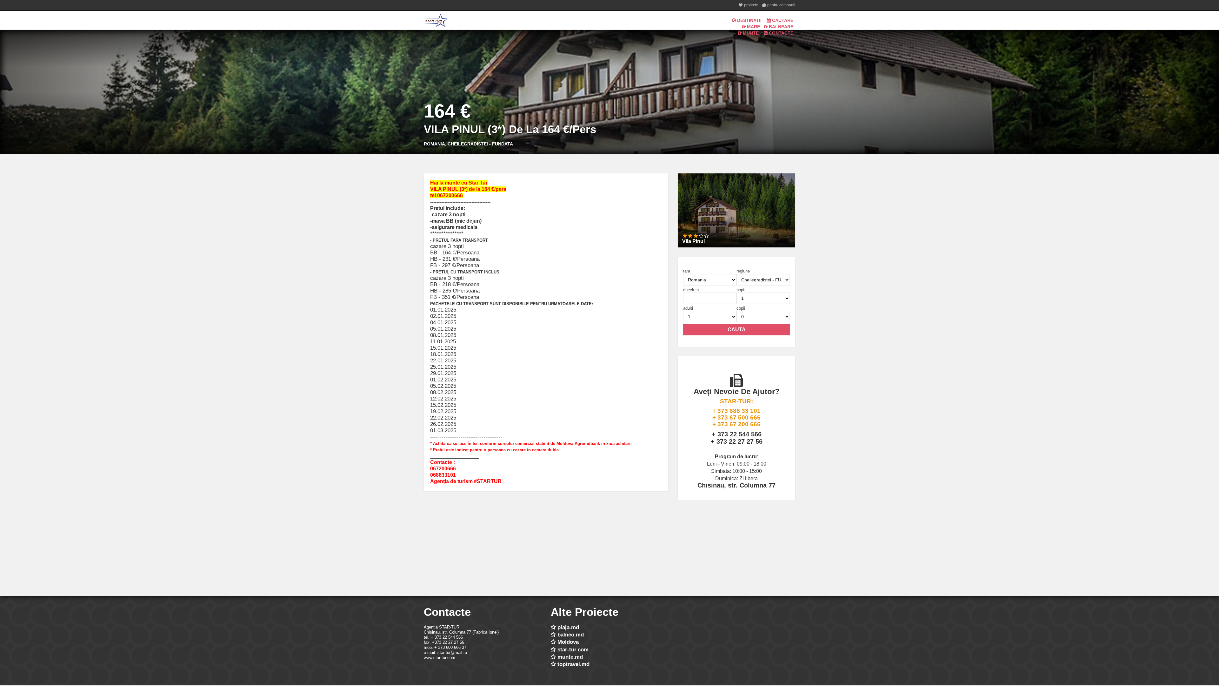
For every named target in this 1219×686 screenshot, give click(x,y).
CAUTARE (782, 20)
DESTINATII (749, 20)
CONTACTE (780, 33)
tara (686, 271)
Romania (434, 143)
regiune (743, 271)
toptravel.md (573, 664)
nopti (740, 290)
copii (740, 308)
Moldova (568, 642)
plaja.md (568, 627)
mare (753, 26)
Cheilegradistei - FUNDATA (480, 143)
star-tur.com (573, 650)
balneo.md (570, 635)
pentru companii (781, 5)
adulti (688, 308)
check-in (691, 290)
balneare (780, 26)
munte (750, 33)
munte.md (570, 657)
